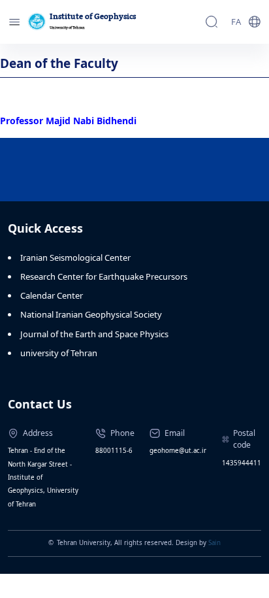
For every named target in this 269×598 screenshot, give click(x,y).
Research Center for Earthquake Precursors (103, 276)
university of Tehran (58, 353)
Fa (236, 21)
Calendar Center (51, 295)
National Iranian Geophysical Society (91, 314)
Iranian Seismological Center (75, 257)
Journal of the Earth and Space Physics (94, 334)
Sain (214, 543)
